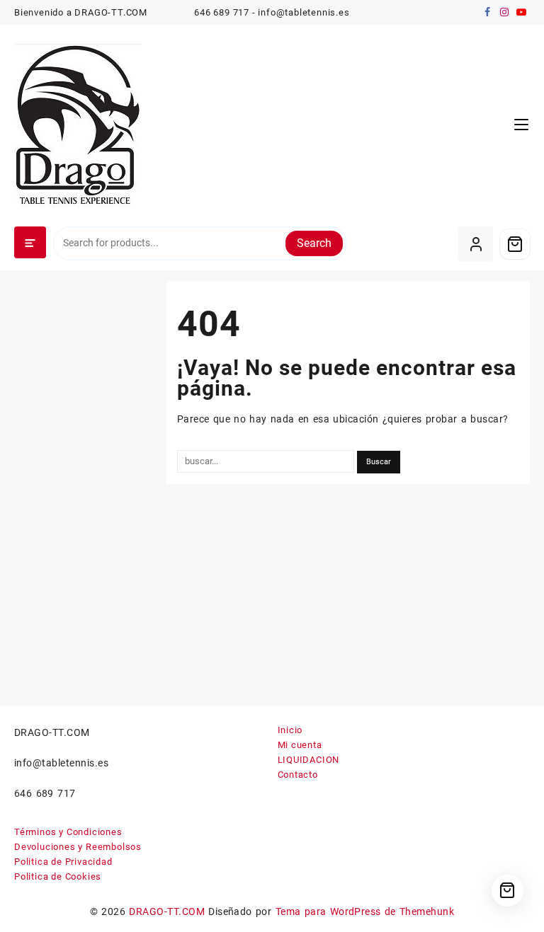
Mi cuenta (300, 745)
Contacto (298, 774)
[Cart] (514, 244)
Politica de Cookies (57, 876)
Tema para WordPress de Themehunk (365, 911)
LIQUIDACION (309, 759)
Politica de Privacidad (63, 861)
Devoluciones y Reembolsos (78, 846)
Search (314, 243)
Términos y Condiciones (68, 832)
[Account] (475, 243)
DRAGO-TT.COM (167, 911)
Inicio (290, 730)
